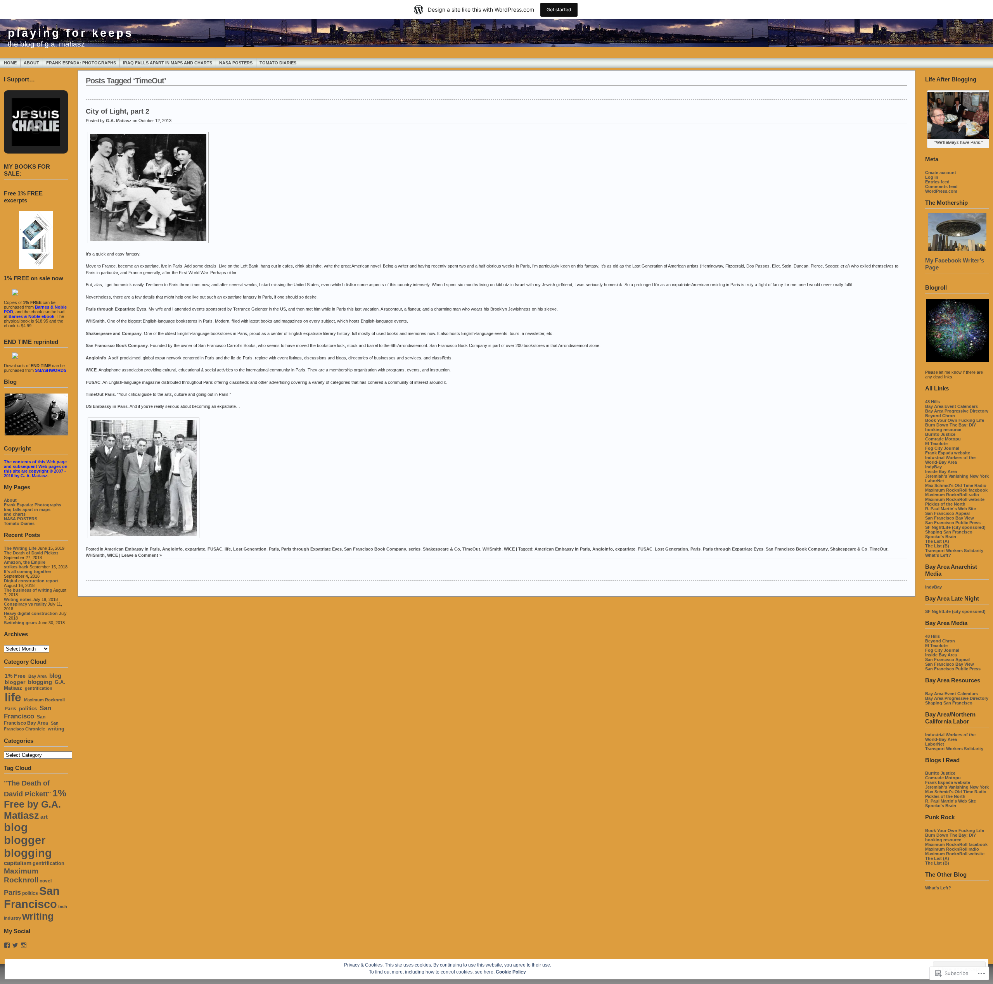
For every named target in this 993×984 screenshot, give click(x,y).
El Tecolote (936, 443)
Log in (931, 177)
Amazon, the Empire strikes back (24, 564)
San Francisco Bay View (949, 518)
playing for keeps (70, 33)
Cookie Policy (511, 972)
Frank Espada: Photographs (81, 62)
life (13, 697)
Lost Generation (249, 549)
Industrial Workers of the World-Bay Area (950, 459)
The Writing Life (20, 548)
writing (56, 729)
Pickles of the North (945, 504)
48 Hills (932, 401)
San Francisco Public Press (953, 522)
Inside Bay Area (941, 471)
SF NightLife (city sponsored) (955, 527)
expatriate (195, 549)
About (31, 62)
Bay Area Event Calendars (951, 406)
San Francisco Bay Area (26, 720)
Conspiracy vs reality (25, 604)
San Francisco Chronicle (31, 726)
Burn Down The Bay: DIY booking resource (950, 427)
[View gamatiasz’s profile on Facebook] (7, 945)
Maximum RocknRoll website (954, 499)
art (44, 817)
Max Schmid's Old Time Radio (955, 485)
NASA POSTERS (236, 62)
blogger (15, 682)
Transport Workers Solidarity (954, 550)
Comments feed (941, 186)
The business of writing (28, 590)
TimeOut (471, 549)
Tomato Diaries (277, 62)
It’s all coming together (27, 571)
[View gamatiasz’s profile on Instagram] (24, 945)
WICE (91, 370)
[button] (27, 113)
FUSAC (93, 382)
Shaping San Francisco (948, 532)
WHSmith (95, 321)
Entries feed (937, 182)
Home (10, 62)
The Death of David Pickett (31, 553)
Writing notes (17, 599)
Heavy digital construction (31, 613)
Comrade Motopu (943, 439)
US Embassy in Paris (107, 406)
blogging (40, 682)
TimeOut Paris (100, 394)
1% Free (15, 676)
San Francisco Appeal (947, 513)
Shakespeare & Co (441, 549)
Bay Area (37, 676)
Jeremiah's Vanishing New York (957, 476)
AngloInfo (96, 358)
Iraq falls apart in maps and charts (167, 62)
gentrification (38, 688)
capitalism (17, 863)
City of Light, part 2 (117, 111)
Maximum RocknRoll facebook (956, 490)
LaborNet (934, 480)
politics (28, 708)
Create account (940, 172)
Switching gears (20, 622)
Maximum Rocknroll (44, 699)
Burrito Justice (940, 434)
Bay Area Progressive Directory (956, 411)
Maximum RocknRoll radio (952, 494)
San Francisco (27, 712)
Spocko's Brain (940, 536)
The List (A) (937, 541)
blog (55, 676)
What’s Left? (938, 555)
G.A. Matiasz (118, 120)
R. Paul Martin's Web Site (950, 508)
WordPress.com (941, 191)
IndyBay (933, 466)
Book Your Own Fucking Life (954, 420)
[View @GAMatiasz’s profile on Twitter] (15, 945)
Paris (10, 708)
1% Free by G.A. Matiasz (35, 804)
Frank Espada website (947, 453)
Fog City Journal (942, 448)
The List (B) (937, 546)
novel (46, 881)
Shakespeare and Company (114, 333)
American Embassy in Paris (132, 549)
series (414, 549)
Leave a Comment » (141, 555)
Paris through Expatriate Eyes (116, 309)
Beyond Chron (940, 415)
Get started (559, 9)
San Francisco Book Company (117, 345)
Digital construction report (31, 580)
